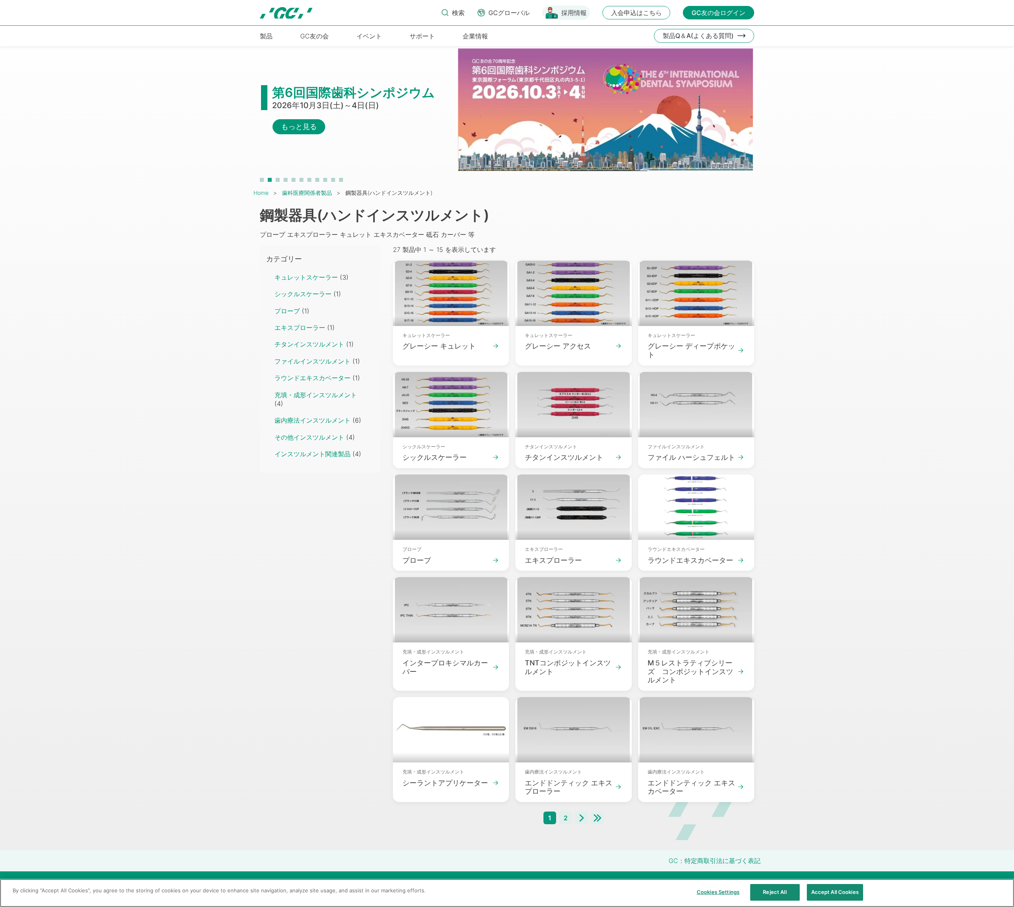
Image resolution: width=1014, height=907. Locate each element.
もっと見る (299, 126)
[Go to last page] (597, 818)
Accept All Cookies (835, 892)
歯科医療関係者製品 (307, 192)
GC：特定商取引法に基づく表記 (714, 861)
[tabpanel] (507, 113)
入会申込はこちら (636, 13)
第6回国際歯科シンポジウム (353, 92)
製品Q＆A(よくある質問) (698, 36)
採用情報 (574, 13)
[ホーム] (286, 13)
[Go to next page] (581, 818)
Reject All (774, 892)
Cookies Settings (718, 892)
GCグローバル (509, 13)
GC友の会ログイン (718, 13)
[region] (507, 893)
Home (261, 192)
